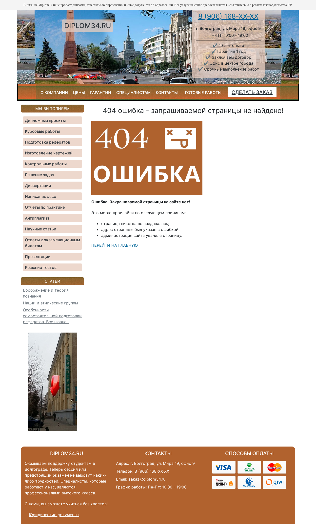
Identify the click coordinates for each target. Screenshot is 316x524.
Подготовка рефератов (47, 142)
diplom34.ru (87, 25)
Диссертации (38, 185)
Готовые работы (203, 92)
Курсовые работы (42, 131)
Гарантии (100, 92)
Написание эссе (40, 196)
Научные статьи (40, 228)
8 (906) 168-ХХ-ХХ (228, 16)
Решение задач (39, 174)
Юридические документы (54, 514)
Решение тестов (41, 267)
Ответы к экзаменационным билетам (52, 242)
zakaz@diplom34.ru (146, 479)
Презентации (38, 256)
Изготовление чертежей (49, 152)
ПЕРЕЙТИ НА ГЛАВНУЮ (114, 245)
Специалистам (133, 92)
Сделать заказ (252, 92)
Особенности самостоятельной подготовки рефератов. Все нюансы (52, 315)
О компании (54, 92)
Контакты (167, 92)
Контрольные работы (46, 163)
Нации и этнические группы (50, 302)
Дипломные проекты (45, 120)
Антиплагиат (37, 218)
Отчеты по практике (45, 207)
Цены (79, 92)
